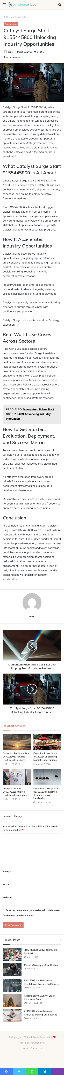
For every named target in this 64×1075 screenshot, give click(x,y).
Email (7, 884)
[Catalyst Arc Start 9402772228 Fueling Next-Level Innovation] (17, 777)
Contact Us (36, 1048)
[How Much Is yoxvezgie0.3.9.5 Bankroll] (12, 954)
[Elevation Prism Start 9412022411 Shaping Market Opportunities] (47, 742)
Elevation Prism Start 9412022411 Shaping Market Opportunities (45, 756)
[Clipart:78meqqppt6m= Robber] (12, 969)
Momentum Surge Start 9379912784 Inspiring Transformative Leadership (46, 793)
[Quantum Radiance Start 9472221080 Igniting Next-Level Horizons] (17, 742)
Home (9, 17)
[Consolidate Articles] (22, 4)
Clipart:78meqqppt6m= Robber (41, 965)
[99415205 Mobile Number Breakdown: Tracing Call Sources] (12, 985)
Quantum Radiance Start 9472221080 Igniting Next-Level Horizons (16, 756)
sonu (10, 52)
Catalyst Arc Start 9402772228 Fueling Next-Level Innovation (15, 792)
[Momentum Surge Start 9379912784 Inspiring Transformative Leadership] (47, 777)
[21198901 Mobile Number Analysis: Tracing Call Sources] (12, 1015)
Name (7, 871)
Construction (21, 17)
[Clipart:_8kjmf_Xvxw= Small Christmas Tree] (12, 1000)
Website (7, 897)
